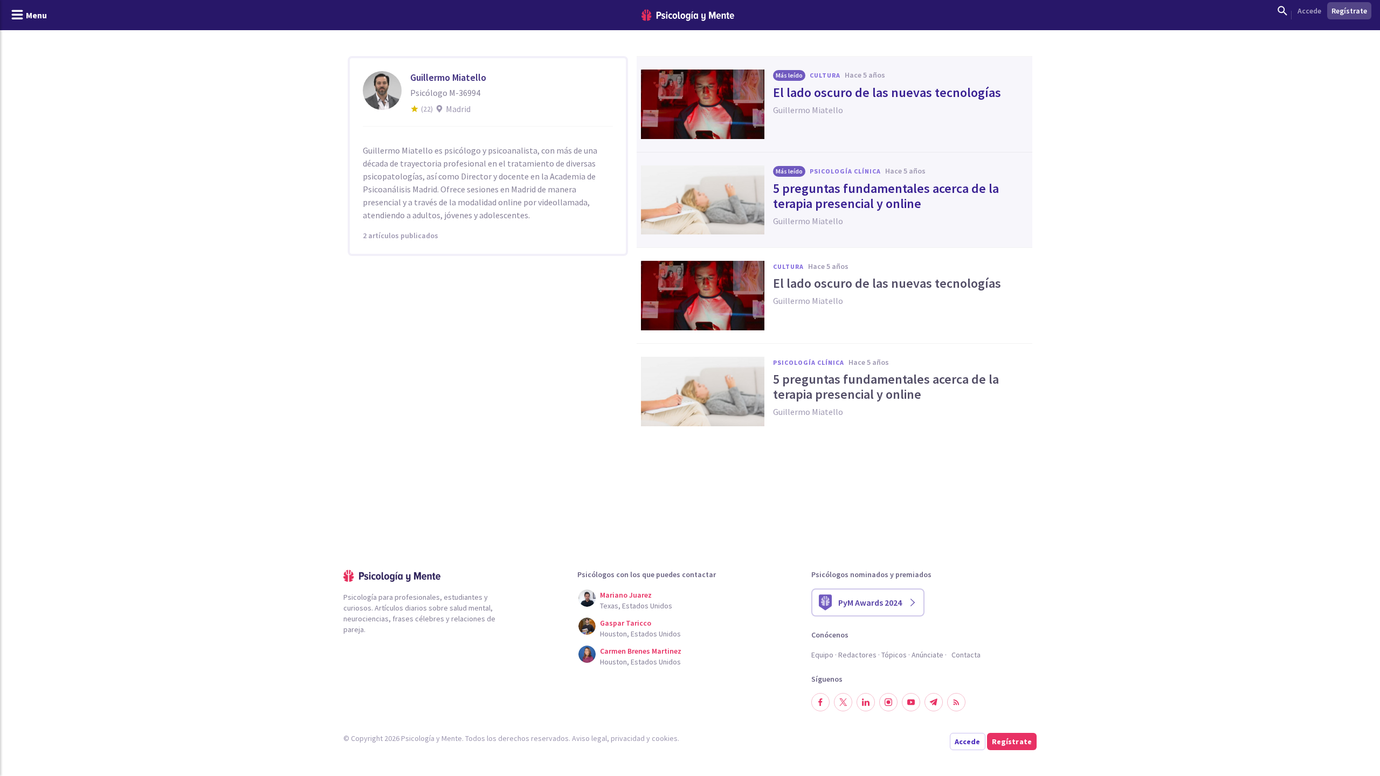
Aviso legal (589, 738)
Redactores (857, 655)
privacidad (628, 738)
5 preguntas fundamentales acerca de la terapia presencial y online (886, 196)
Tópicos (894, 655)
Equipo (822, 655)
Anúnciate (927, 655)
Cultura (825, 75)
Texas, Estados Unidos (636, 606)
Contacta (966, 655)
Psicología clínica (845, 171)
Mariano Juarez (626, 595)
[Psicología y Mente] (687, 15)
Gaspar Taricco (625, 623)
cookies (665, 738)
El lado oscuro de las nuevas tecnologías (887, 92)
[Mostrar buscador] (1282, 10)
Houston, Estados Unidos (640, 634)
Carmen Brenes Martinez (640, 651)
